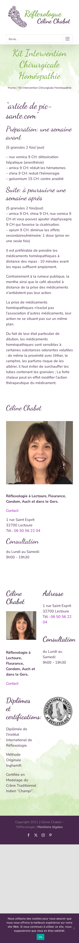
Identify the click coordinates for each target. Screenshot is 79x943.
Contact (12, 510)
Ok (40, 937)
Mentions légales (50, 827)
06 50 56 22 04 (27, 530)
